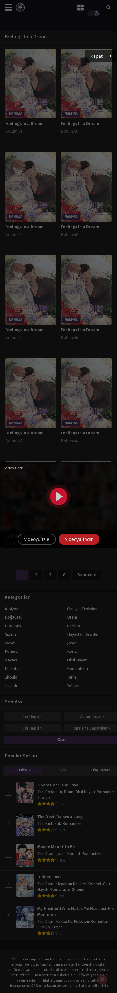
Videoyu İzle (36, 539)
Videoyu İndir (79, 539)
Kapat (96, 56)
